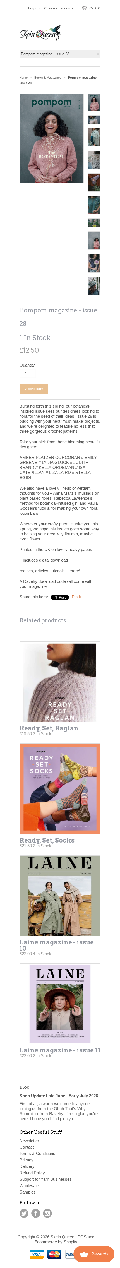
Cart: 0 (94, 8)
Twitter (24, 1213)
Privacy (26, 1160)
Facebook (35, 1213)
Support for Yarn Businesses (46, 1179)
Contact (27, 1147)
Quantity (27, 365)
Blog (25, 1087)
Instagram (47, 1213)
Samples (28, 1192)
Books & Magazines (47, 77)
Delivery (27, 1166)
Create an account (59, 8)
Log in (33, 8)
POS (82, 1237)
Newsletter (29, 1140)
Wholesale (29, 1185)
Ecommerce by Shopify (55, 1242)
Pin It (76, 597)
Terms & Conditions (37, 1153)
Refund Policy (32, 1172)
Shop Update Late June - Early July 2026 (59, 1095)
